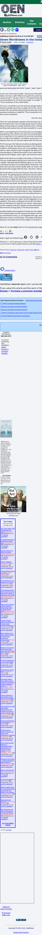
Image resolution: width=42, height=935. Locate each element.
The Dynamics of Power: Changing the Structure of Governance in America (8, 732)
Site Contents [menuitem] (31, 22)
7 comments (29, 42)
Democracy (13, 250)
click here (8, 830)
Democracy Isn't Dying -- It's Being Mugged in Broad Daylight (8, 760)
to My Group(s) (5, 253)
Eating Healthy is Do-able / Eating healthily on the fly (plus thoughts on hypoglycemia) (7, 636)
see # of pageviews (4, 535)
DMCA (23, 85)
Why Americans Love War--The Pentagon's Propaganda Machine (7, 811)
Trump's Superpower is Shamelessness (7, 721)
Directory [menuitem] (19, 22)
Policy (31, 250)
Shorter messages (6, 562)
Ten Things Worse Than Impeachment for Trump (8, 530)
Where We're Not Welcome (6, 800)
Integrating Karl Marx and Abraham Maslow (14, 306)
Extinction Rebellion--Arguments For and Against (15, 316)
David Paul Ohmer (13, 85)
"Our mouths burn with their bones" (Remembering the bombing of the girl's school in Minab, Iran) (8, 710)
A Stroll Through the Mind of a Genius (7, 551)
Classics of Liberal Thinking (6, 908)
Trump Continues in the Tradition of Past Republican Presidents (7, 696)
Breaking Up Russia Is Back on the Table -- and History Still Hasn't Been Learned (7, 650)
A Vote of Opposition (7, 779)
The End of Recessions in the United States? (7, 661)
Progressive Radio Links (6, 914)
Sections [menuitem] (7, 22)
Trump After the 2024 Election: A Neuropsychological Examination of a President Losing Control (7, 747)
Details (19, 85)
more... (39, 244)
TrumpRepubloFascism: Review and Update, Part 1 (8, 541)
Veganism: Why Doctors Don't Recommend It (14, 309)
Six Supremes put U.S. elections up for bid (7, 581)
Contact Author (9, 270)
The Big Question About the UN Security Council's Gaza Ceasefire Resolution (7, 623)
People (27, 250)
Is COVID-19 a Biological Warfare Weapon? (13, 303)
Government (20, 250)
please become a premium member (4, 350)
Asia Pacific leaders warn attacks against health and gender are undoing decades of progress (7, 682)
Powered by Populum (21, 932)
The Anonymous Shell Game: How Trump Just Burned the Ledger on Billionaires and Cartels (8, 592)
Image (5, 85)
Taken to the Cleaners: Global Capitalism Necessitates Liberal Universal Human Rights (7, 608)
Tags (36, 250)
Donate (4, 290)
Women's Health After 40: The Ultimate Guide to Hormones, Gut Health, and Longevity (8, 789)
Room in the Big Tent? (7, 770)
